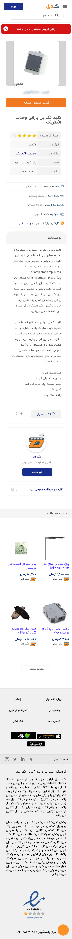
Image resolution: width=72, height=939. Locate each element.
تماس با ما (54, 721)
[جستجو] (57, 16)
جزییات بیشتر (26, 223)
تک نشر (18, 721)
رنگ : (55, 171)
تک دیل (57, 578)
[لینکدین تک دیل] (23, 759)
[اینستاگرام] (7, 759)
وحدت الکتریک (26, 153)
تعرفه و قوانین (18, 710)
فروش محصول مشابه (36, 102)
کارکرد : (54, 144)
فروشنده (37, 472)
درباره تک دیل (54, 699)
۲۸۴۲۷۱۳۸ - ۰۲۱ (25, 931)
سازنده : (54, 153)
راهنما (18, 699)
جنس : (54, 162)
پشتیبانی (54, 710)
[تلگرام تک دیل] (31, 759)
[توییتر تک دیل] (15, 759)
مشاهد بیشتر (37, 669)
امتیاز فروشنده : (48, 135)
